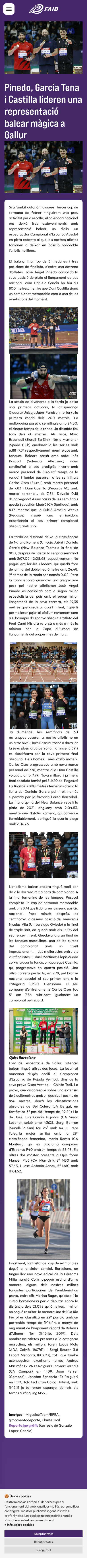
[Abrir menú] (8, 9)
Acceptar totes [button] (43, 1533)
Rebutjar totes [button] (43, 1542)
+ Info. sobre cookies (19, 1525)
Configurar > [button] (43, 1550)
